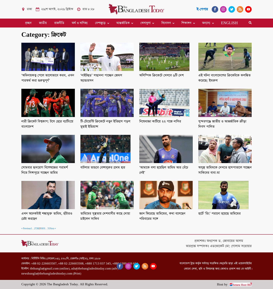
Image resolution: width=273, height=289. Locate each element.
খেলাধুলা (145, 23)
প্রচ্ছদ (28, 23)
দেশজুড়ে (100, 23)
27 (35, 228)
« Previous (26, 228)
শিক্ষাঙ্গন (186, 23)
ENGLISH (229, 23)
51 (49, 228)
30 (42, 228)
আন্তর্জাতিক (123, 23)
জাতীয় (43, 23)
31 (44, 228)
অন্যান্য (206, 23)
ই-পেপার (202, 9)
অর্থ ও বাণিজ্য (80, 23)
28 (37, 228)
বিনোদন (166, 23)
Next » (53, 228)
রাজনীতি (59, 23)
